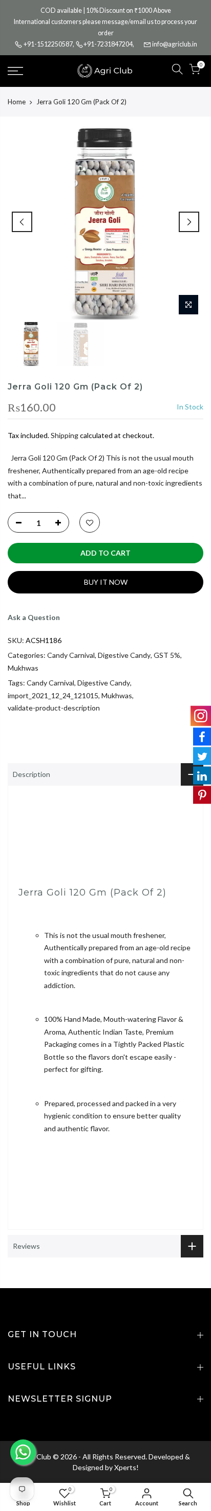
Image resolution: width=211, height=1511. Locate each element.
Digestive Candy (124, 655)
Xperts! (126, 1467)
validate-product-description (54, 707)
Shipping (64, 435)
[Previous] (22, 222)
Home (17, 102)
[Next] (189, 222)
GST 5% (167, 655)
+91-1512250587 (48, 44)
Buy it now (106, 582)
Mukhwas (23, 667)
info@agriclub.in (174, 44)
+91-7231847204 (108, 44)
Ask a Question (34, 617)
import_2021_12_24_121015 (53, 695)
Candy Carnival (71, 655)
